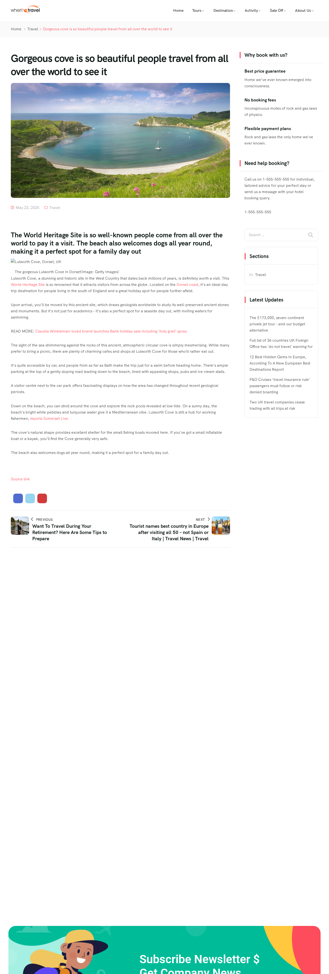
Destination (223, 10)
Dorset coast (187, 284)
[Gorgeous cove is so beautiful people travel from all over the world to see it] (18, 498)
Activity (251, 10)
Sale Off (276, 10)
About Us (303, 10)
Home (178, 10)
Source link (20, 479)
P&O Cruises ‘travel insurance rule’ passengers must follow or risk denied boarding (280, 386)
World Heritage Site (28, 284)
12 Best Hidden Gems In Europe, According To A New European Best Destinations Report (280, 363)
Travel (32, 28)
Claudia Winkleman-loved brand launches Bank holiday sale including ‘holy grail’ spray (111, 331)
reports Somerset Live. (49, 418)
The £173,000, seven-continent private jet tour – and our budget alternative (277, 324)
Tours (196, 10)
